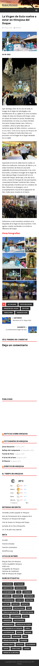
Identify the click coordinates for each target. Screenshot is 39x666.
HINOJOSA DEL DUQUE (11, 308)
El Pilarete (6, 461)
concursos (29, 596)
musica (19, 632)
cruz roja (29, 600)
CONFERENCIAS (8, 600)
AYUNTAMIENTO (8, 592)
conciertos (17, 596)
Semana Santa (8, 644)
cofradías (27, 592)
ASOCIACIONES (20, 588)
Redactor (18, 28)
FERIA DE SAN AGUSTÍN (10, 612)
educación (7, 608)
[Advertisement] (19, 417)
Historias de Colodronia (10, 571)
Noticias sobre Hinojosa (16, 434)
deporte (15, 604)
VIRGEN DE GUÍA (22, 313)
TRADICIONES (8, 313)
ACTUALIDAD (12, 304)
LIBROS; (28, 628)
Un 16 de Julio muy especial (11, 530)
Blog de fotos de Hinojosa (11, 561)
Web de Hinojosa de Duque (11, 574)
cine (18, 592)
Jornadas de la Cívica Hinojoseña (13, 526)
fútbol (25, 616)
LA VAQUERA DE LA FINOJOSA (12, 628)
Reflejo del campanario (11, 450)
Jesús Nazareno (8, 447)
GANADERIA (7, 620)
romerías (23, 640)
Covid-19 (19, 600)
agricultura (8, 588)
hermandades (8, 624)
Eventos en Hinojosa (14, 466)
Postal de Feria (8, 454)
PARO (25, 636)
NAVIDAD (28, 632)
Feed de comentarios (9, 547)
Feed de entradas (8, 544)
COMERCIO (6, 596)
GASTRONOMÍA (19, 620)
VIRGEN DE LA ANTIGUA (11, 653)
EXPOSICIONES (19, 608)
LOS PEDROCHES (8, 632)
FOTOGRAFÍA (15, 616)
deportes (25, 604)
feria (29, 608)
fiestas (5, 616)
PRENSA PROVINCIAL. (10, 640)
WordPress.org (7, 551)
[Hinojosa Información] (19, 7)
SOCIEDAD (20, 644)
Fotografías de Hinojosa (16, 441)
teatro (6, 649)
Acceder (5, 540)
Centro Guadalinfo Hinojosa (12, 564)
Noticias (25, 308)
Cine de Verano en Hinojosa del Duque (15, 522)
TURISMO (27, 649)
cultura (6, 604)
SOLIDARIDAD (30, 644)
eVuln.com (5, 566)
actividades (7, 584)
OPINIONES (16, 636)
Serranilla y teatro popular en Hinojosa (15, 513)
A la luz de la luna (9, 457)
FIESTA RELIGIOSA (26, 304)
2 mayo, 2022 (8, 28)
